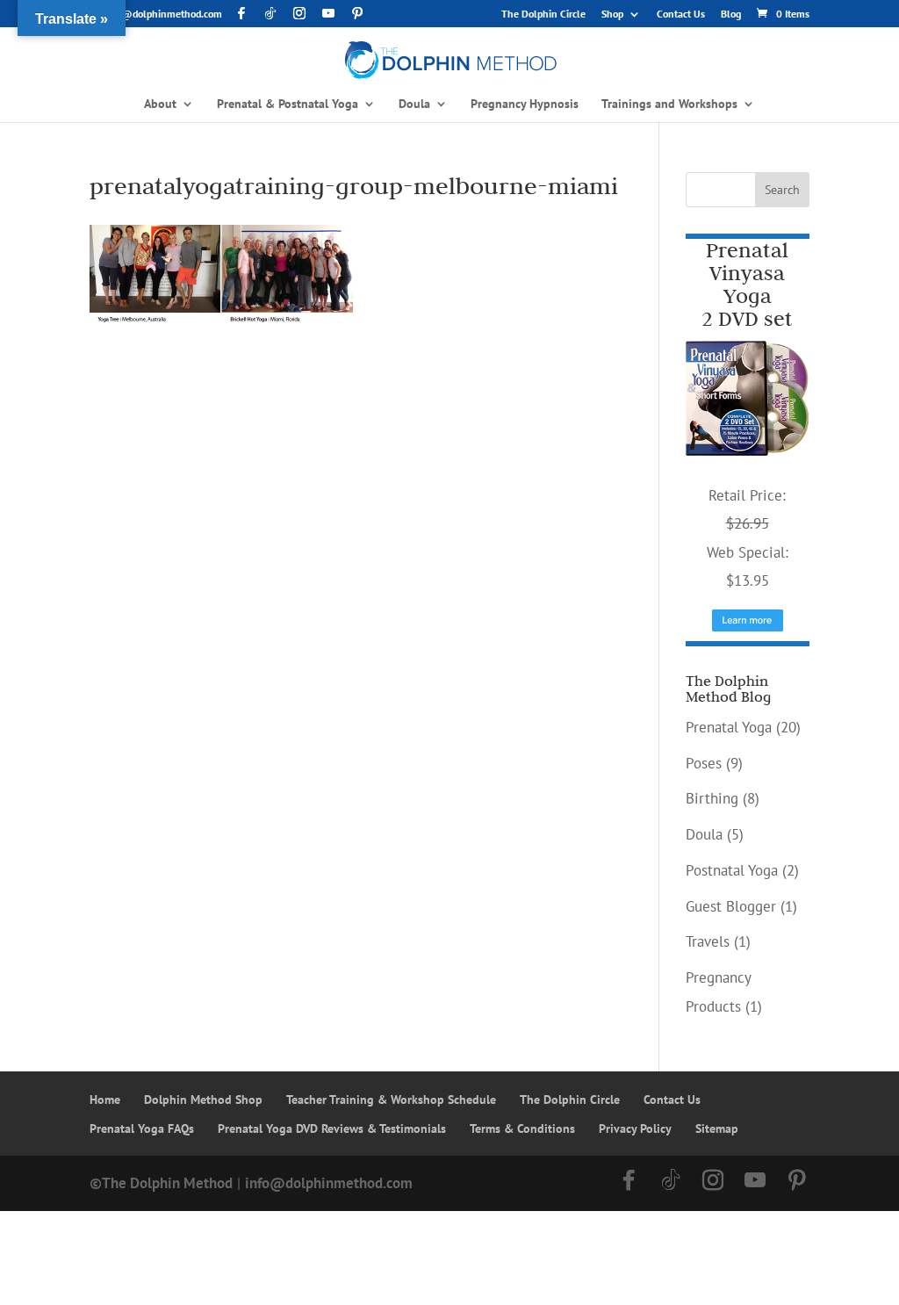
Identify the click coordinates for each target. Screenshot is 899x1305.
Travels (708, 941)
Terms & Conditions (522, 1128)
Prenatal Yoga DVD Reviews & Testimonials (332, 1128)
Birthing (712, 798)
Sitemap (716, 1128)
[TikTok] (270, 13)
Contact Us (681, 14)
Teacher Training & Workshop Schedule (391, 1099)
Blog (731, 14)
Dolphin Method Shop (203, 1099)
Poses (704, 763)
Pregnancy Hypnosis (525, 104)
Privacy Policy (635, 1128)
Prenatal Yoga (729, 727)
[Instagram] (299, 13)
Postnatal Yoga (732, 870)
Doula (704, 834)
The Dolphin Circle (543, 14)
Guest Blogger (731, 906)
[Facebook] (241, 13)
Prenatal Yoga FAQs (142, 1128)
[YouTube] (328, 13)
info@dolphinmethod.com (329, 1183)
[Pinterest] (357, 13)
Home (105, 1099)
